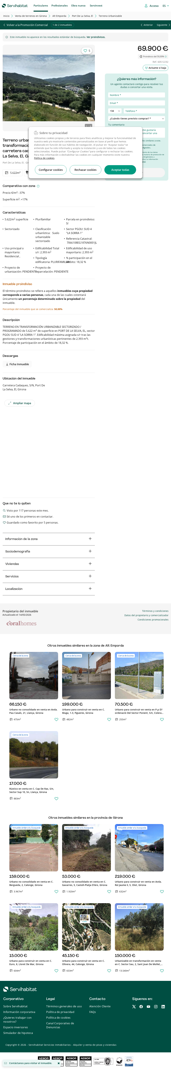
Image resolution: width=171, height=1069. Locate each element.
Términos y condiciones (155, 610)
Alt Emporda (59, 15)
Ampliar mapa (22, 403)
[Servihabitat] (9, 5)
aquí (144, 161)
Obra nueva (78, 5)
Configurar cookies (51, 170)
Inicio (6, 15)
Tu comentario (116, 124)
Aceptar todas (120, 170)
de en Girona (31, 15)
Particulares (41, 5)
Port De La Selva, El (82, 15)
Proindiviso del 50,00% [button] (153, 56)
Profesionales (59, 5)
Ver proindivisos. (96, 37)
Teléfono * (114, 106)
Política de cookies (44, 158)
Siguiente (162, 24)
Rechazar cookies (85, 170)
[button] (9, 87)
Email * (112, 98)
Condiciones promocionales (153, 619)
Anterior (148, 24)
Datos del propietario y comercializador (146, 615)
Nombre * (113, 90)
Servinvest (96, 5)
